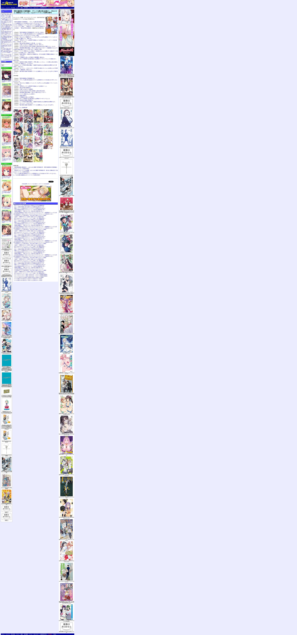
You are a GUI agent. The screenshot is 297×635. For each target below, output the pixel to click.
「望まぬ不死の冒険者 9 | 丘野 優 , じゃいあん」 (28, 43)
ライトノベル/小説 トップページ (35, 184)
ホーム (3, 7)
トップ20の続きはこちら (7, 59)
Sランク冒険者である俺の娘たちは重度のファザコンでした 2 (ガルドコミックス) (66, 293)
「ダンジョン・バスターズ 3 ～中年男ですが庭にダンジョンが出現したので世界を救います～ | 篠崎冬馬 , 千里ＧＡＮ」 (35, 68)
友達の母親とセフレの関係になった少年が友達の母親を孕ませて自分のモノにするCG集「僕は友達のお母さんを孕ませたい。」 (6, 41)
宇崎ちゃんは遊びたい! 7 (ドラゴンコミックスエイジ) (6, 353)
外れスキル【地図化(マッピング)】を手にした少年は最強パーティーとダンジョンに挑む (28, 24)
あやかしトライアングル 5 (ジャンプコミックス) (6, 309)
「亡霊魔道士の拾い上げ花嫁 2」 (24, 97)
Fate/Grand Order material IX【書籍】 (6, 455)
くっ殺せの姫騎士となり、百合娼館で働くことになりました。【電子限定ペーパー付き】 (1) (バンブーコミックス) (66, 97)
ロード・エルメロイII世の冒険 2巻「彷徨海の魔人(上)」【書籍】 (6, 471)
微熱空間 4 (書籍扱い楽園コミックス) (66, 108)
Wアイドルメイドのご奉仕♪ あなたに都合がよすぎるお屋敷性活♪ (29, 205)
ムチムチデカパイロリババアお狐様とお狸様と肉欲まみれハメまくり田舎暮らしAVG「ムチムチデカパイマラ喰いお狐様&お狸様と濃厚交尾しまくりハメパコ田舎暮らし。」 (6, 51)
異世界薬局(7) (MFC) (66, 353)
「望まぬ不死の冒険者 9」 (22, 87)
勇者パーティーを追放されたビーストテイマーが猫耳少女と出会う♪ (29, 208)
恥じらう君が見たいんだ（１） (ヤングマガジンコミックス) (66, 434)
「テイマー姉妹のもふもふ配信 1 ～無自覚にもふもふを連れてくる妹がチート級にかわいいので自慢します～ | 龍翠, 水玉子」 (35, 51)
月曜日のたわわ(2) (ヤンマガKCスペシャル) (66, 127)
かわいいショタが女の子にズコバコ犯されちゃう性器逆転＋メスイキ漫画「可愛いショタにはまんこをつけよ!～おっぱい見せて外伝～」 (6, 56)
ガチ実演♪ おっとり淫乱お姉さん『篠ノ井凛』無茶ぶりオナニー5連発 (30, 215)
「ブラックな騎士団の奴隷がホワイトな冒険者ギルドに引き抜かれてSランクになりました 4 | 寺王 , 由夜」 (29, 34)
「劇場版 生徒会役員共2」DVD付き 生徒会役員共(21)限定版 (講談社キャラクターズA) (6, 275)
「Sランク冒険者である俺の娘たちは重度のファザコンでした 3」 (32, 98)
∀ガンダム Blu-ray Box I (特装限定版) (6, 488)
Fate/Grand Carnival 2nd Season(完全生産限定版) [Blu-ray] (6, 503)
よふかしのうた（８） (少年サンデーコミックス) (66, 497)
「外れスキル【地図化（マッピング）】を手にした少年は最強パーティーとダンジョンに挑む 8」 (35, 83)
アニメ (17, 7)
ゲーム (30, 7)
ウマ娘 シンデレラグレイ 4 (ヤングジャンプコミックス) (66, 158)
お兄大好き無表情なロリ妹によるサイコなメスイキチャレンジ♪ (28, 269)
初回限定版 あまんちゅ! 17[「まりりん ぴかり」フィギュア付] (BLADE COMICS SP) (6, 412)
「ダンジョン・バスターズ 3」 (24, 103)
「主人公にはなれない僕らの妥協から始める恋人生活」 (30, 90)
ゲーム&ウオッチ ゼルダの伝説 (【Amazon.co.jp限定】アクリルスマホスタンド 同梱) (7, 396)
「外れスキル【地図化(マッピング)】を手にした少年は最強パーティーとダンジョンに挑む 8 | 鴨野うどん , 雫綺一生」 (35, 37)
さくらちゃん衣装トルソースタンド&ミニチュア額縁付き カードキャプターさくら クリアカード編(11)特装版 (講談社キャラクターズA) (66, 211)
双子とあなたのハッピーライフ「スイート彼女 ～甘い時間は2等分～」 (30, 218)
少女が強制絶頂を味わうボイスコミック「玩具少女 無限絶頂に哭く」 (30, 209)
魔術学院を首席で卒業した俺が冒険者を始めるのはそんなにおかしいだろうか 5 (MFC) (66, 393)
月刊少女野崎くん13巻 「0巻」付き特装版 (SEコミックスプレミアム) (7, 249)
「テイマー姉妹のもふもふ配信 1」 (25, 94)
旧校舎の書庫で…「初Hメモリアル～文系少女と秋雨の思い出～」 (29, 211)
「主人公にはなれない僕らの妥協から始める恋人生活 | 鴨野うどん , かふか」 (35, 46)
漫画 (22, 7)
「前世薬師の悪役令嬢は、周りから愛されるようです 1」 (30, 92)
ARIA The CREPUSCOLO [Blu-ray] (6, 441)
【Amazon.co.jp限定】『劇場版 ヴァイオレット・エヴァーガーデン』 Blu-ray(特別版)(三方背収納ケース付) (6, 336)
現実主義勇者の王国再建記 (20, 22)
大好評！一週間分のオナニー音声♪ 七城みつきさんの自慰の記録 (29, 216)
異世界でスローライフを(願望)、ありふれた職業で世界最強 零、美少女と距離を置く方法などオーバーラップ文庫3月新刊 (35, 171)
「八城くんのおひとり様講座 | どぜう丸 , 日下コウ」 (29, 45)
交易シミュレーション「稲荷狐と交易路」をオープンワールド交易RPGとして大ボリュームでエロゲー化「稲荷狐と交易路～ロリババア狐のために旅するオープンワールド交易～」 (6, 21)
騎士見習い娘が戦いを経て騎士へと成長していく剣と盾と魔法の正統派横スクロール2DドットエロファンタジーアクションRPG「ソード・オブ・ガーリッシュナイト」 (6, 33)
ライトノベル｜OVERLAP (20, 107)
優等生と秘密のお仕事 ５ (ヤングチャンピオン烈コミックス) (66, 414)
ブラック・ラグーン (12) (6, 258)
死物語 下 (6, 512)
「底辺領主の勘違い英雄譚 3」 (24, 100)
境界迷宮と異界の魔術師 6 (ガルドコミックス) (66, 273)
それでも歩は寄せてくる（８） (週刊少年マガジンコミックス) (66, 518)
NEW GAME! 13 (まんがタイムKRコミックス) (66, 632)
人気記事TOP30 (43, 7)
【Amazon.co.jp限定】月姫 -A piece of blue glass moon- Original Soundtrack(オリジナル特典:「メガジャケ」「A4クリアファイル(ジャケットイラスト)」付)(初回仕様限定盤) (66, 75)
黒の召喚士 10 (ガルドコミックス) (66, 252)
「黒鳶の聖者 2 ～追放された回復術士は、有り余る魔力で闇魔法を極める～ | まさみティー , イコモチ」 (35, 54)
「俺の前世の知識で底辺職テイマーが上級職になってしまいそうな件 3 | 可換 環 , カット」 (35, 72)
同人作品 (13, 7)
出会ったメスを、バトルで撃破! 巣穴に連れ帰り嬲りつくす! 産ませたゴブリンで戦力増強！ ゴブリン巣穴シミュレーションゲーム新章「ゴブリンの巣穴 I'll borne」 (6, 15)
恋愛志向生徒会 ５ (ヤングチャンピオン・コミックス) (66, 475)
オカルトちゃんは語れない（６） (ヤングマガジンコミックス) (66, 233)
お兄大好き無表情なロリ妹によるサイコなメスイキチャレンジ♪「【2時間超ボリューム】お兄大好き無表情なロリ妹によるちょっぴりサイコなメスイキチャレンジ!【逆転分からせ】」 (35, 213)
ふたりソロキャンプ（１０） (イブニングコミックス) (66, 581)
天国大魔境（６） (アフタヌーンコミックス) (66, 333)
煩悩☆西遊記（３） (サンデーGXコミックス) (66, 455)
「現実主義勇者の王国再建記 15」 (24, 78)
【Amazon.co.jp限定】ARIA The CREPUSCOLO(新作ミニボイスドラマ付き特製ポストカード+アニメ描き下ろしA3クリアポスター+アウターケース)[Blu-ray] (6, 427)
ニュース (8, 7)
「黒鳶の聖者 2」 (20, 95)
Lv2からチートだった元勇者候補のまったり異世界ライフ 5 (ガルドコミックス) (66, 313)
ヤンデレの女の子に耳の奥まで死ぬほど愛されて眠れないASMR (28, 277)
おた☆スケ (36, 7)
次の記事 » (47, 184)
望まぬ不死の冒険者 (26, 28)
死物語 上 (6, 520)
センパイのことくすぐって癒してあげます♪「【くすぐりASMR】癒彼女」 (31, 274)
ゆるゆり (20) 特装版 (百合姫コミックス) (7, 320)
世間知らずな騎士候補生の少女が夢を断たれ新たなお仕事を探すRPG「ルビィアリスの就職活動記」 (6, 37)
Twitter (54, 7)
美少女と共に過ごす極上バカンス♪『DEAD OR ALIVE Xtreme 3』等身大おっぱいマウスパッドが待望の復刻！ (6, 25)
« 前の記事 (24, 184)
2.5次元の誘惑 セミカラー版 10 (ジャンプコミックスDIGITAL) (66, 621)
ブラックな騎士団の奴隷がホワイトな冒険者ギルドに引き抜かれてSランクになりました (29, 22)
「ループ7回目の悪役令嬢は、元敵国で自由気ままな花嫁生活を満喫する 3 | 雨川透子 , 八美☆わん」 (35, 65)
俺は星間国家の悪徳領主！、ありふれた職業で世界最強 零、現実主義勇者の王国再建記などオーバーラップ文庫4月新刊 (35, 167)
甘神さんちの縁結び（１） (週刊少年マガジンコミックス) (66, 561)
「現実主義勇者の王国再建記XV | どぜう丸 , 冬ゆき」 (29, 32)
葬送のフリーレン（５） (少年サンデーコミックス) (66, 540)
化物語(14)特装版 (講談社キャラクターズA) (6, 266)
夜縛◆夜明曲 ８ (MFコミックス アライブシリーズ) (66, 373)
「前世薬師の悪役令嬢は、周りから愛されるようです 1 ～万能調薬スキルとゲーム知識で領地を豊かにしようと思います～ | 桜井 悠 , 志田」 (35, 48)
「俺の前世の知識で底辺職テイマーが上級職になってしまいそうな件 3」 (34, 105)
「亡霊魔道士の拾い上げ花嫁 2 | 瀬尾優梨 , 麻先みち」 (29, 57)
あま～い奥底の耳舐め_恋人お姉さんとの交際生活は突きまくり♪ (29, 207)
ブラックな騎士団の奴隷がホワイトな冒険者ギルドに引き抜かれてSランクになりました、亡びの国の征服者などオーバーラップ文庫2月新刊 (34, 174)
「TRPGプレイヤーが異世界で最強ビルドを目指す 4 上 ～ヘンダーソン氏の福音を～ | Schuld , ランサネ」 (35, 40)
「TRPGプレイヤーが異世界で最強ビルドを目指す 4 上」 (30, 86)
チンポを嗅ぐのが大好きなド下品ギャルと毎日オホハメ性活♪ (28, 278)
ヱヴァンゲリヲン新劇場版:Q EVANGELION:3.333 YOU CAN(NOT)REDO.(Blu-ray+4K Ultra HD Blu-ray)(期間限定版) (6, 385)
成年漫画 (26, 7)
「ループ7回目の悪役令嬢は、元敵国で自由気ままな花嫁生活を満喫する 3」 (35, 101)
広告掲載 (50, 7)
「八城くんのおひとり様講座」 (24, 89)
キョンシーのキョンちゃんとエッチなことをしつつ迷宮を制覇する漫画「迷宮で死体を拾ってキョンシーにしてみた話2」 (6, 45)
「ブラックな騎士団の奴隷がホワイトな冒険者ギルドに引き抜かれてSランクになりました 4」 (35, 80)
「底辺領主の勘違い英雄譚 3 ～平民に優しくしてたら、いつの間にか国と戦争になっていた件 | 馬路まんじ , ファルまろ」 (35, 62)
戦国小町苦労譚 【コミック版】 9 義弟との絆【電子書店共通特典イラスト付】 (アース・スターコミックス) (66, 602)
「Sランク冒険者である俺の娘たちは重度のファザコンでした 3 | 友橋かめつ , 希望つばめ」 (34, 59)
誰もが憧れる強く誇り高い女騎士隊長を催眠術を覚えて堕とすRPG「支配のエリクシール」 (6, 29)
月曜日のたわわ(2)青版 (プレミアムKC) (6, 292)
